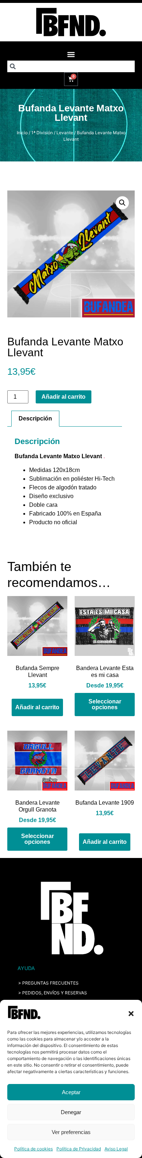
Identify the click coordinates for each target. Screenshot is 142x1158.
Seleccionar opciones (104, 704)
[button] (131, 1013)
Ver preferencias (71, 1132)
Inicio (22, 132)
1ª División (42, 132)
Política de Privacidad (78, 1148)
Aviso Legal (116, 1148)
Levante (64, 132)
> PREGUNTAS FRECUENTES (48, 983)
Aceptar (71, 1092)
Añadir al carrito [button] (37, 707)
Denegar (71, 1112)
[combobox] (71, 66)
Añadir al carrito (64, 397)
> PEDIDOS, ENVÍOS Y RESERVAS (52, 992)
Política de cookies (33, 1148)
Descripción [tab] (35, 418)
